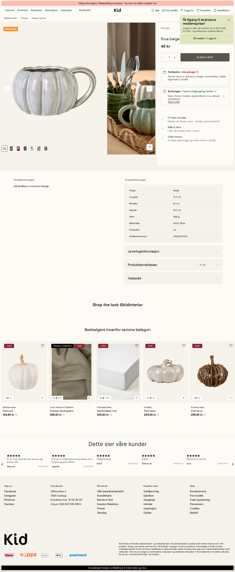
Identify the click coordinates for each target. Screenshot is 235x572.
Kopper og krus (39, 18)
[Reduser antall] (163, 57)
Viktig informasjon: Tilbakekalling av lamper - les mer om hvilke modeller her (117, 3)
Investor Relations (107, 504)
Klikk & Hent (205, 57)
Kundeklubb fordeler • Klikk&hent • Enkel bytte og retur (117, 567)
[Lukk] (229, 20)
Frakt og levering (200, 499)
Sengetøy (149, 499)
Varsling (101, 512)
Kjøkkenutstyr (10, 18)
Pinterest (9, 499)
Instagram (10, 495)
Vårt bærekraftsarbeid (110, 491)
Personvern (196, 504)
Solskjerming (151, 491)
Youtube (9, 504)
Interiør (147, 504)
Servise (24, 18)
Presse (101, 508)
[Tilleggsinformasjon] (15, 415)
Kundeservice (198, 491)
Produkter (22, 10)
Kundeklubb (104, 495)
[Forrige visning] (7, 88)
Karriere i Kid (105, 499)
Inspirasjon (66, 10)
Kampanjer (36, 10)
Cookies (195, 508)
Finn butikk (196, 495)
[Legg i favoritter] (149, 147)
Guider (147, 512)
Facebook (10, 491)
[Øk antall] (174, 57)
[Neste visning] (149, 88)
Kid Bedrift (84, 10)
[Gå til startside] (117, 10)
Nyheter (10, 10)
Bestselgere (51, 10)
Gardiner (148, 495)
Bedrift (194, 512)
